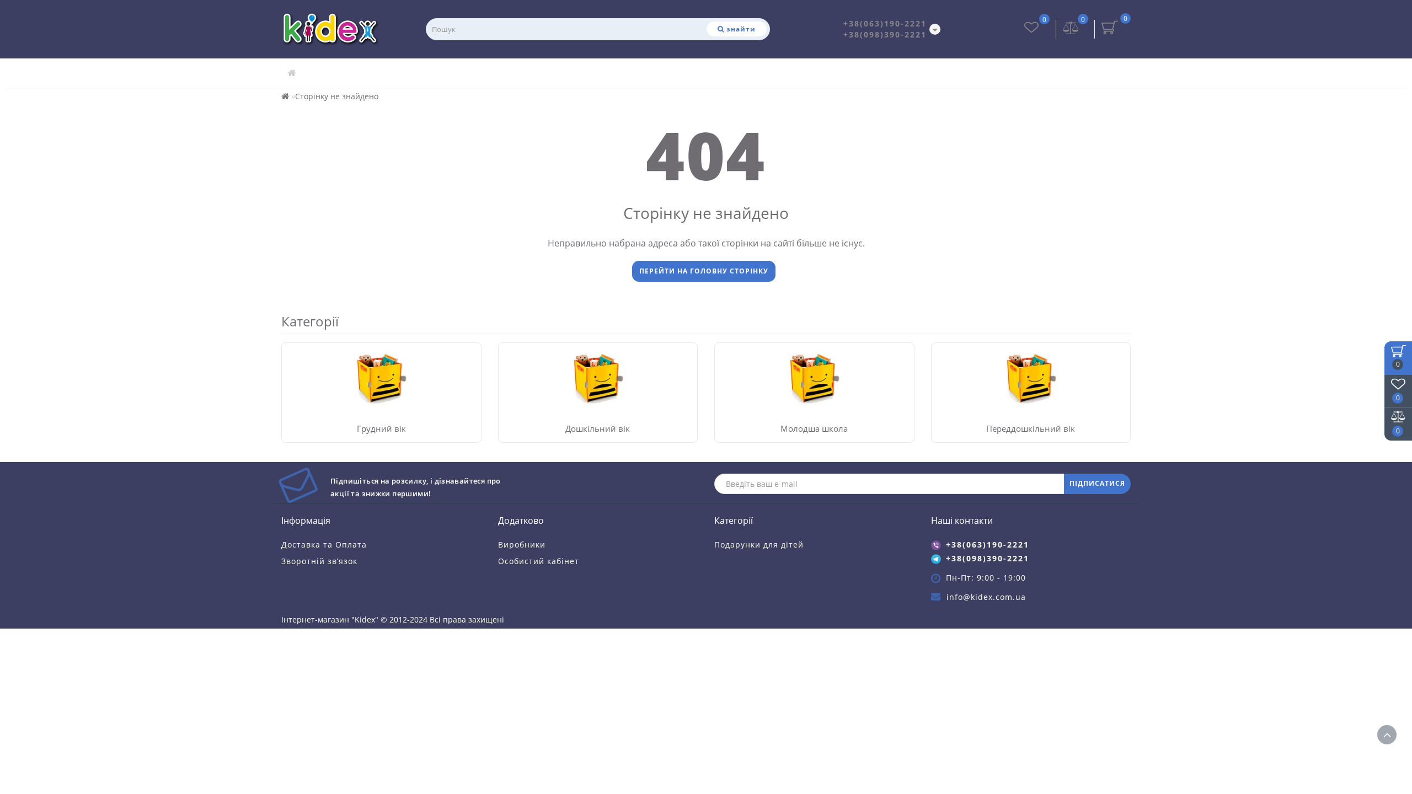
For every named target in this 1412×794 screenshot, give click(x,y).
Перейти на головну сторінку (703, 271)
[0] (1071, 29)
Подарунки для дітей (759, 544)
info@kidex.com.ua (986, 597)
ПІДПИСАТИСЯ (1097, 483)
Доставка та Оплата (324, 544)
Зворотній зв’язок (319, 561)
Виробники (521, 544)
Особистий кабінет (538, 561)
